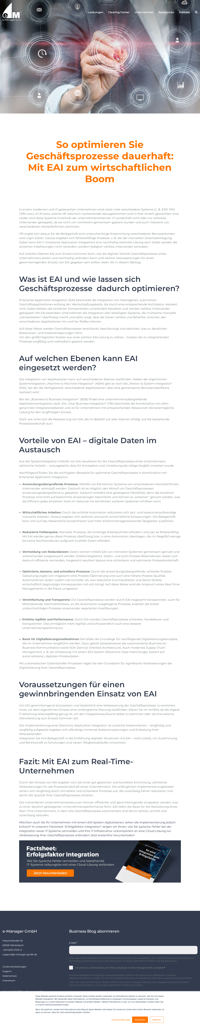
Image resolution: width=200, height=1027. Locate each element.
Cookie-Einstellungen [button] (121, 1019)
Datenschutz (10, 975)
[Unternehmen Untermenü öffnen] (150, 12)
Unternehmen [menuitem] (144, 12)
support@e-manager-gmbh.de (20, 954)
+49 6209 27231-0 (12, 949)
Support (7, 971)
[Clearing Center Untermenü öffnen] (127, 12)
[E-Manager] (25, 12)
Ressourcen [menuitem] (166, 12)
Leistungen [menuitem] (95, 12)
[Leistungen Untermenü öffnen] (100, 12)
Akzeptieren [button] (140, 1019)
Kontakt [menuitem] (184, 12)
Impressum (9, 980)
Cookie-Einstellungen (14, 966)
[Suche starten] (196, 12)
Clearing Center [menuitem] (118, 12)
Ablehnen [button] (157, 1019)
